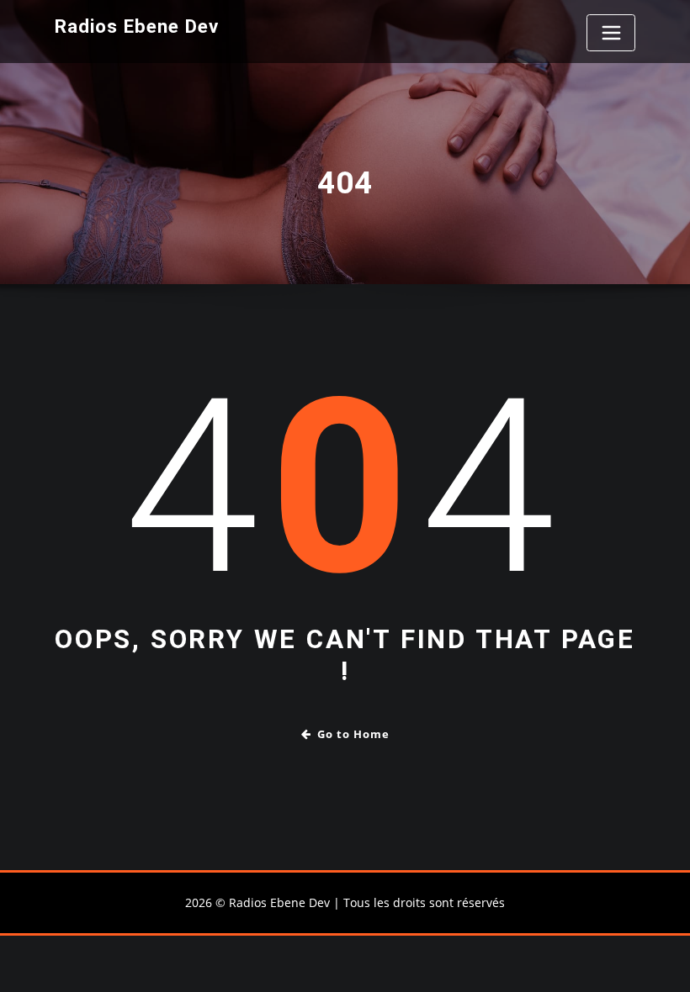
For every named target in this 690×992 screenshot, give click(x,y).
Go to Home (353, 733)
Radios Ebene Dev (137, 26)
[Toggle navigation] (610, 32)
